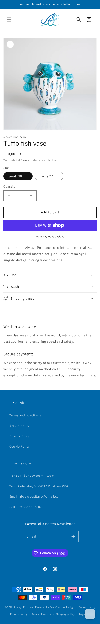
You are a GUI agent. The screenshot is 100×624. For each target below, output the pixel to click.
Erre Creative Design (62, 607)
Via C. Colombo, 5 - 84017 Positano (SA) (38, 486)
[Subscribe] (73, 536)
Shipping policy (65, 614)
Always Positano (24, 607)
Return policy (19, 426)
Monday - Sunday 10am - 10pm (32, 475)
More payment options (50, 236)
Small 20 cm (18, 176)
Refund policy (87, 607)
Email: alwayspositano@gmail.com (35, 496)
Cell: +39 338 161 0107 (25, 507)
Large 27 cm (49, 176)
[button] (9, 19)
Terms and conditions (25, 415)
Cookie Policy (19, 446)
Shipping (26, 160)
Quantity (9, 186)
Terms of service (41, 614)
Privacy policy (18, 614)
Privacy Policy (19, 436)
